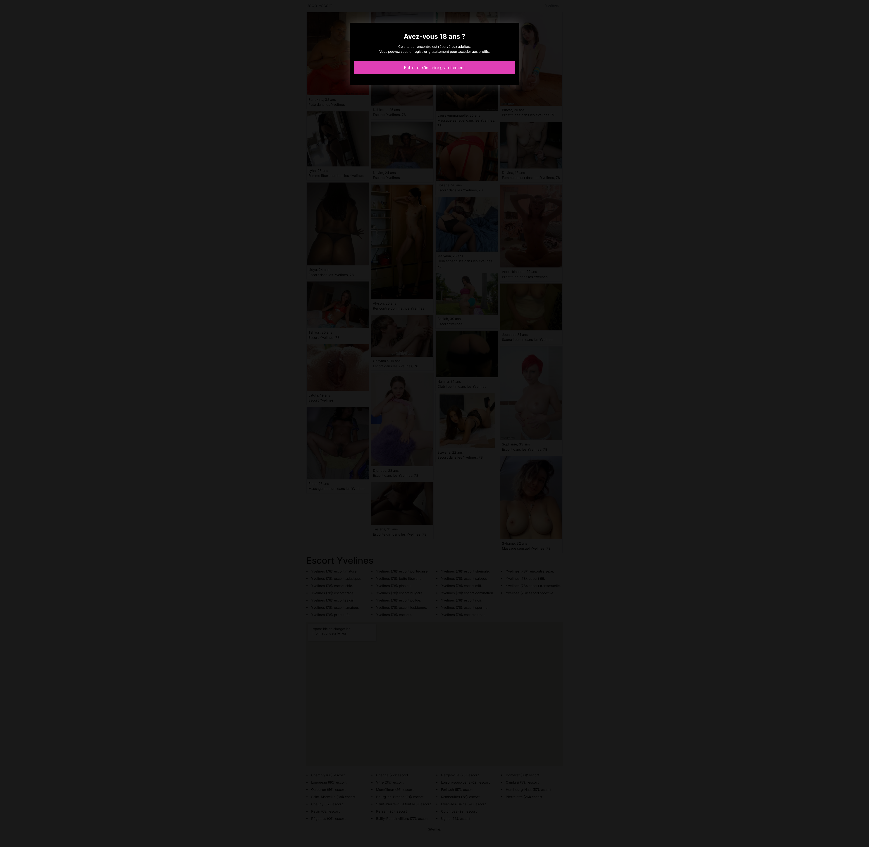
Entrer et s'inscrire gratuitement (434, 67)
